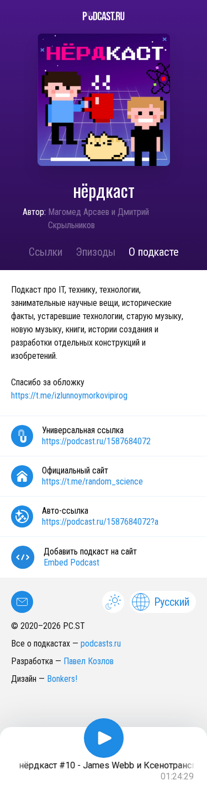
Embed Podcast (71, 562)
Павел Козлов (88, 661)
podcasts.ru (101, 643)
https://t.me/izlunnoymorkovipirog (69, 395)
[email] (22, 602)
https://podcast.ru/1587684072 (96, 441)
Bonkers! (62, 679)
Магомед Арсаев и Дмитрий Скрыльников (98, 218)
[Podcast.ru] (103, 16)
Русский (171, 602)
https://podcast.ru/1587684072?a (100, 521)
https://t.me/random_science (92, 481)
